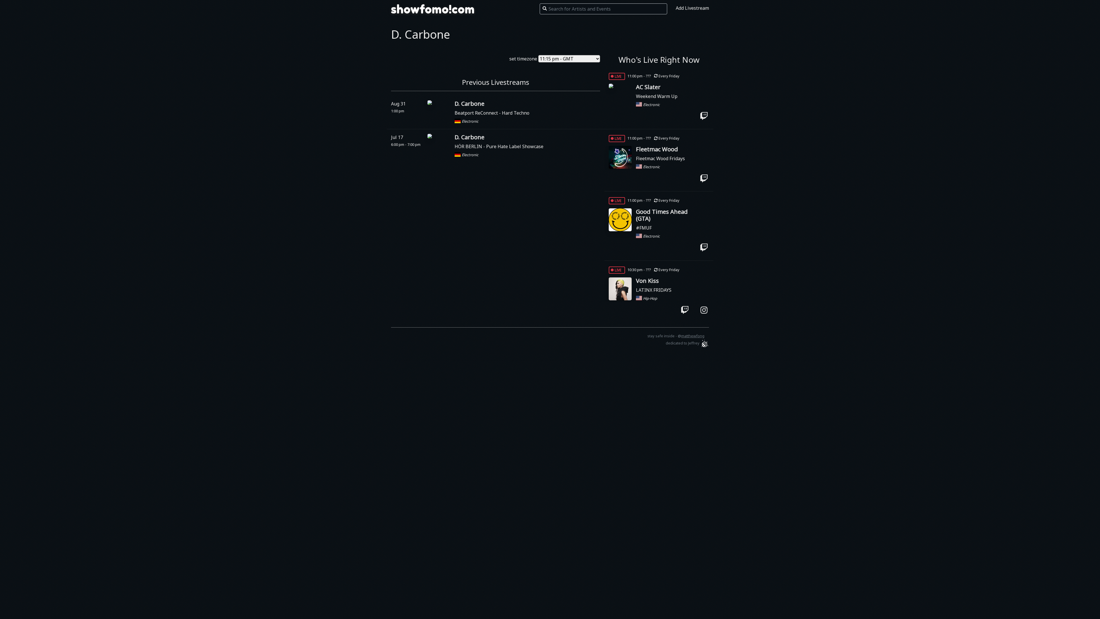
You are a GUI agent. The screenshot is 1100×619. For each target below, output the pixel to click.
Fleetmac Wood (657, 149)
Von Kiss (647, 281)
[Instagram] (704, 309)
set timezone (523, 59)
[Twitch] (704, 116)
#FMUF (644, 228)
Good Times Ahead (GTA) (662, 215)
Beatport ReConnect (477, 113)
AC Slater (648, 87)
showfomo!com (433, 9)
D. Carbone (469, 103)
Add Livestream (692, 8)
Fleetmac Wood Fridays (660, 158)
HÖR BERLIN (469, 146)
